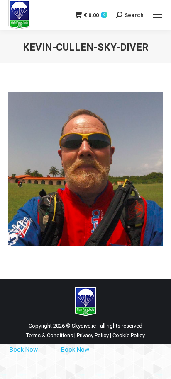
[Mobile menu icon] (157, 15)
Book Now (24, 349)
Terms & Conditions (49, 335)
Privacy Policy (93, 335)
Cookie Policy (128, 335)
